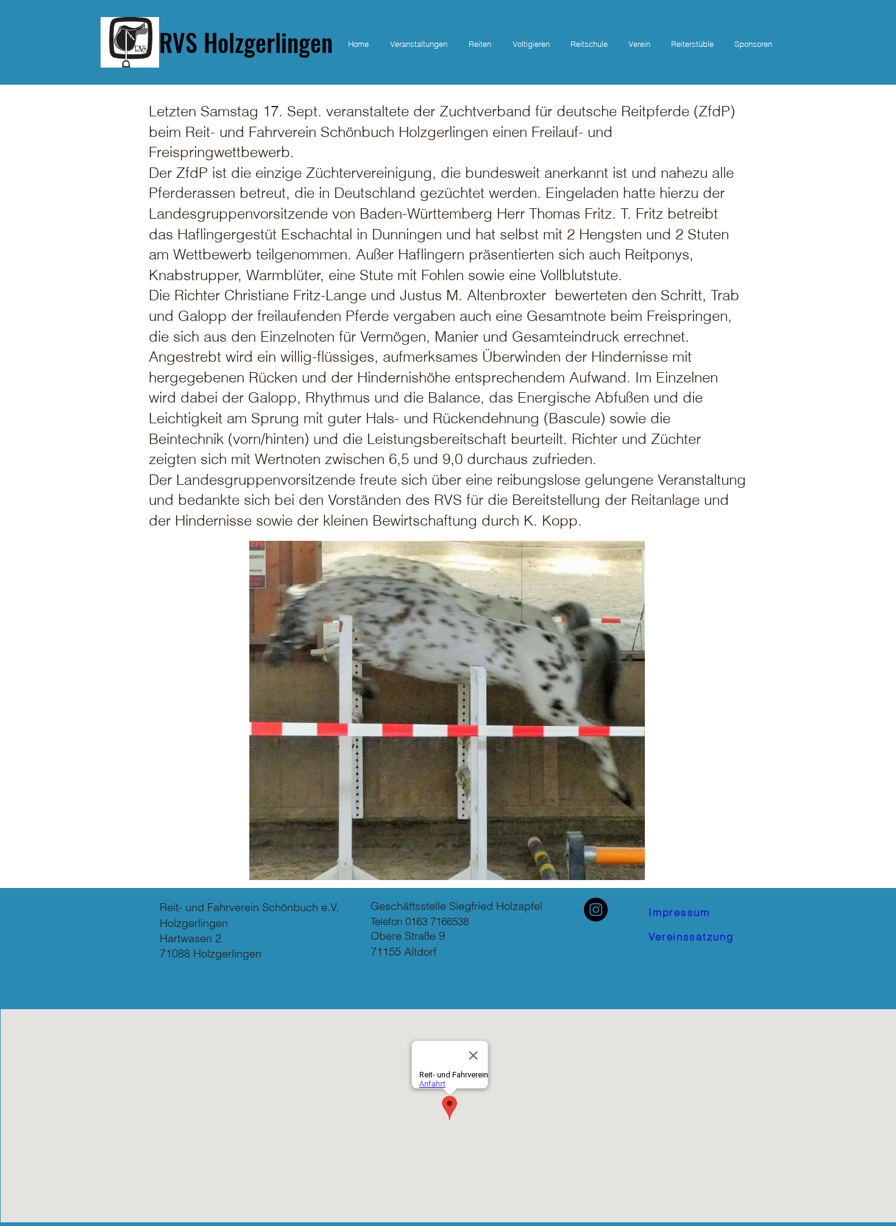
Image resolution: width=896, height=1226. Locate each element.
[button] (480, 44)
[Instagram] (596, 909)
